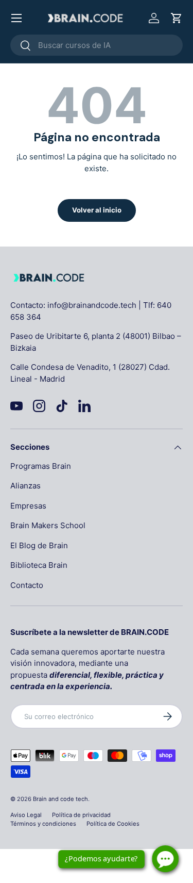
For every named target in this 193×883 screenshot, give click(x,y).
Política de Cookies (112, 823)
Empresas (28, 506)
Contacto (26, 585)
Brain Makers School (47, 525)
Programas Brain (40, 466)
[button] (176, 18)
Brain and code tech (60, 799)
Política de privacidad (81, 815)
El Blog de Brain (39, 545)
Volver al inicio (96, 210)
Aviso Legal (26, 815)
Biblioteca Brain (38, 565)
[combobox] (96, 45)
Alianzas (25, 485)
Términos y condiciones (43, 823)
